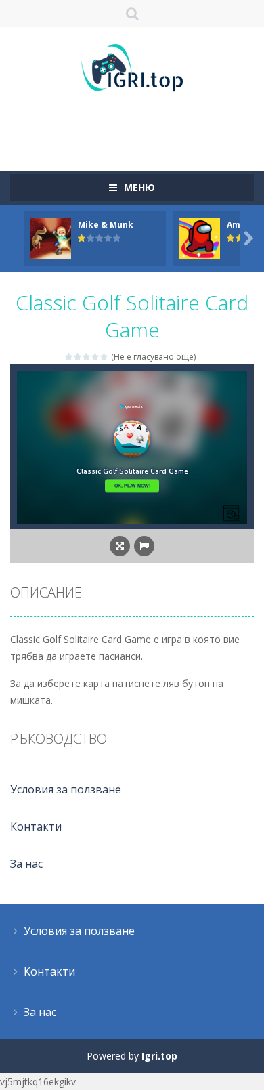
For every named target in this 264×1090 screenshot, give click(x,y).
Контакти (36, 826)
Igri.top (159, 1055)
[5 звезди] (104, 356)
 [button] (144, 546)
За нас (26, 863)
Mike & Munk (105, 224)
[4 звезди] (95, 356)
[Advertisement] (137, 125)
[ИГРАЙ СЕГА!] (50, 237)
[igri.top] (132, 66)
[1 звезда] (69, 356)
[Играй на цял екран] (120, 546)
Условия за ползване (65, 789)
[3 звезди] (87, 356)
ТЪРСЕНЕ (132, 13)
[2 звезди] (78, 356)
